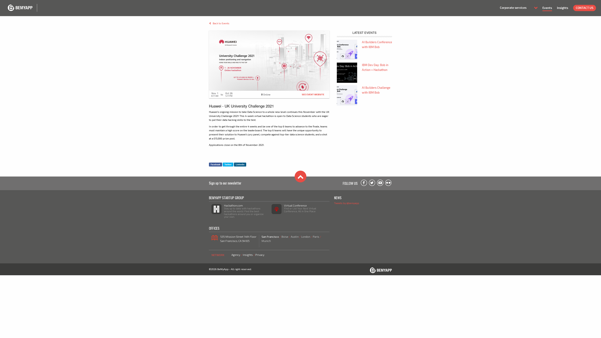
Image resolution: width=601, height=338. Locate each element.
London (305, 236)
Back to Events (221, 23)
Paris (316, 236)
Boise (284, 236)
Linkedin (240, 164)
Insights (562, 8)
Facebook (215, 164)
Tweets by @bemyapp (346, 203)
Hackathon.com (233, 205)
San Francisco (270, 236)
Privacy (259, 254)
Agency (235, 254)
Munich (266, 241)
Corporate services (513, 7)
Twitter (228, 164)
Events (547, 8)
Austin (295, 236)
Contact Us (584, 8)
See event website (313, 94)
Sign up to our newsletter (225, 182)
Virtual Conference (295, 205)
